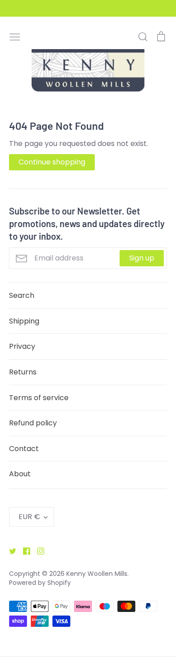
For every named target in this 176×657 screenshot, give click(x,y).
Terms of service (39, 397)
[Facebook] (23, 550)
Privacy (22, 346)
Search (21, 295)
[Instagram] (37, 550)
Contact (24, 448)
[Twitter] (9, 550)
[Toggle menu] (15, 36)
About (20, 474)
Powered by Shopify (40, 582)
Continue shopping (52, 162)
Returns (23, 372)
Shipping (24, 321)
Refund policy (33, 423)
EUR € (29, 516)
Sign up (141, 258)
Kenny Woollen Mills (96, 573)
